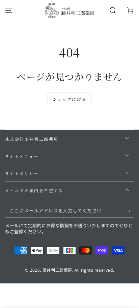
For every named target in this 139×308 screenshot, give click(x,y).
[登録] (130, 210)
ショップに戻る (70, 99)
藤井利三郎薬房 (57, 270)
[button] (112, 10)
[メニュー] (9, 10)
